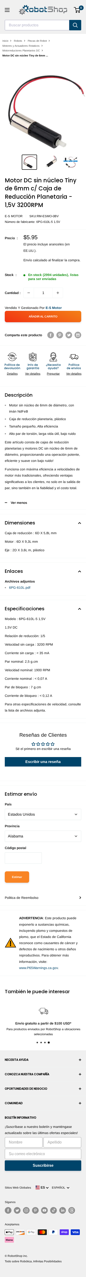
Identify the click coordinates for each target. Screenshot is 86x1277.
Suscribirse (43, 1165)
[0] (77, 10)
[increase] (58, 293)
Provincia (12, 826)
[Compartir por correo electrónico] (78, 335)
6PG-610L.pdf (19, 587)
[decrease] (29, 293)
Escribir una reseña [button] (43, 762)
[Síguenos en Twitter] (17, 1210)
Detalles (12, 373)
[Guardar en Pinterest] (59, 335)
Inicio (5, 40)
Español (59, 1187)
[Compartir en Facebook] (50, 335)
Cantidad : (13, 293)
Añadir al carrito (43, 316)
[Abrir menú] (7, 10)
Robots (18, 40)
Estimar (17, 877)
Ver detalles (32, 373)
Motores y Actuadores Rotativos (21, 45)
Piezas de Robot (37, 40)
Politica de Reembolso (21, 898)
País (8, 804)
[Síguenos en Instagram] (26, 1210)
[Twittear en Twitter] (68, 335)
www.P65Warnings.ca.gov (38, 968)
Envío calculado (35, 260)
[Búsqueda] (75, 25)
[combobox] (37, 25)
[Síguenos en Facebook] (8, 1210)
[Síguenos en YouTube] (44, 1210)
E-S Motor (13, 216)
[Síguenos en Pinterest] (35, 1210)
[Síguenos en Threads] (71, 1210)
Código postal (15, 848)
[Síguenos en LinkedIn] (62, 1210)
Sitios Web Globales (18, 1187)
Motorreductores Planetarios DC (21, 50)
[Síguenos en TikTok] (53, 1210)
